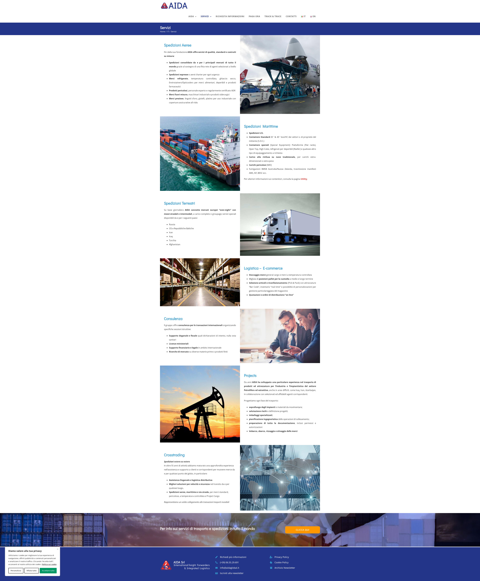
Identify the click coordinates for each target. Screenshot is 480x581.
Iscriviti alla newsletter (232, 573)
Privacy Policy (281, 557)
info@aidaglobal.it (229, 567)
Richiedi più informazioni (233, 557)
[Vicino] (57, 549)
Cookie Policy (281, 562)
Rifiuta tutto (31, 570)
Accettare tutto (48, 570)
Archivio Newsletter (284, 567)
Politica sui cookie (49, 564)
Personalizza (16, 570)
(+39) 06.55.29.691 (229, 562)
